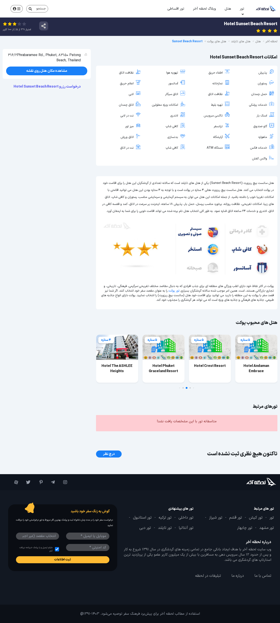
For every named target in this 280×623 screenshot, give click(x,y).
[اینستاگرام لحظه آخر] (63, 482)
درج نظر (109, 454)
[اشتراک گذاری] (43, 25)
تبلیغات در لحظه (208, 576)
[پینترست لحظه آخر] (39, 482)
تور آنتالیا (186, 528)
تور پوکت (174, 291)
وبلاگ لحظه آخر (204, 8)
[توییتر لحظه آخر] (26, 482)
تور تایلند (165, 528)
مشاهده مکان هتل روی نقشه (46, 71)
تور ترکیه (165, 518)
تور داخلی (185, 518)
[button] (190, 388)
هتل (228, 8)
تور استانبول (142, 518)
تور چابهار (244, 528)
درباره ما (237, 576)
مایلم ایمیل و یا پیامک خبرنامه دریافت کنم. (35, 549)
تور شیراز (215, 518)
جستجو (41, 8)
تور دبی (145, 528)
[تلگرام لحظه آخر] (51, 482)
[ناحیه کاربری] (16, 8)
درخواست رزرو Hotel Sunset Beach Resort (47, 86)
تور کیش (255, 518)
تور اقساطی (175, 8)
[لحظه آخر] (253, 482)
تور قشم (235, 518)
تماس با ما (262, 576)
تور (242, 8)
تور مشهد (266, 528)
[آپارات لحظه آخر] (14, 482)
